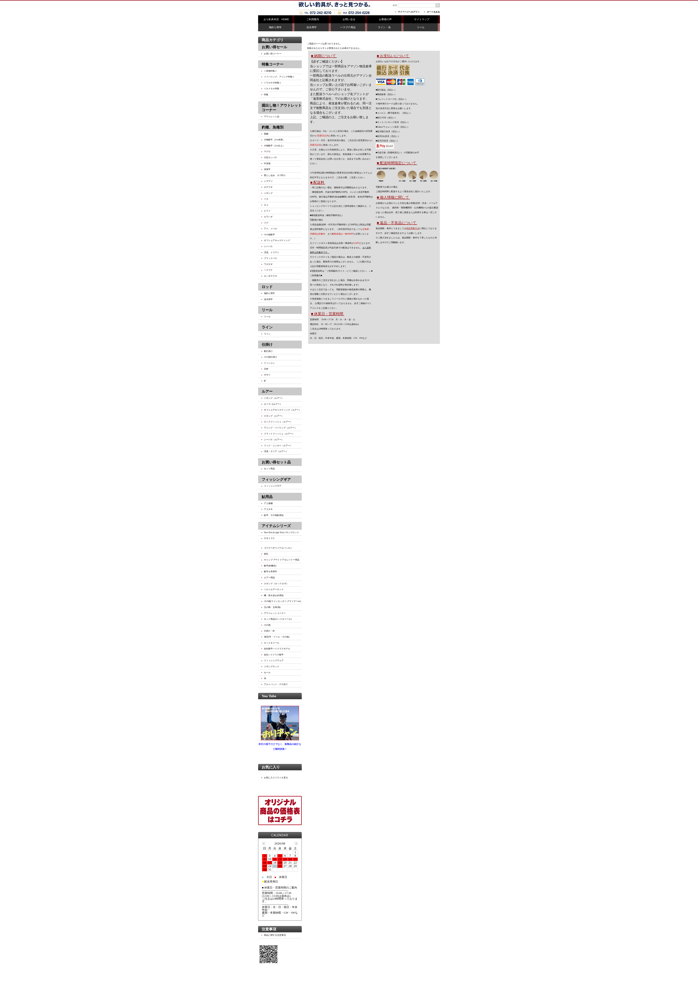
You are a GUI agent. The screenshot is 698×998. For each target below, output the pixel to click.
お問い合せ (349, 19)
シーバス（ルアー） (274, 439)
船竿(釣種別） (271, 565)
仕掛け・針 (269, 631)
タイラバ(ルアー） (273, 404)
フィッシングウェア (274, 660)
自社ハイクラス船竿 (274, 654)
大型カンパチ (270, 157)
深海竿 (267, 169)
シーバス (268, 246)
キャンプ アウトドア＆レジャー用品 (281, 559)
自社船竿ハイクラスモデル (277, 648)
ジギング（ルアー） (274, 398)
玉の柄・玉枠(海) (272, 607)
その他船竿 (269, 234)
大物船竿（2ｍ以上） (274, 145)
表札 (266, 554)
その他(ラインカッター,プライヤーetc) (282, 601)
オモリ (267, 375)
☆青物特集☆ (270, 71)
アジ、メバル (270, 228)
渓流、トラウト (271, 252)
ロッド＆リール (271, 643)
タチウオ (268, 187)
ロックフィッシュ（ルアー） (278, 421)
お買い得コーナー (272, 53)
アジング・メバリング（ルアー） (280, 427)
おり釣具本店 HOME (276, 19)
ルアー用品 (269, 577)
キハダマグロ (270, 276)
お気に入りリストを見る (276, 777)
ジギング (268, 193)
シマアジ (268, 181)
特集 (266, 94)
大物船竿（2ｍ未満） (274, 139)
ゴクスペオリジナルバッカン (278, 548)
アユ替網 (268, 503)
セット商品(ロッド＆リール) (278, 619)
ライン (267, 334)
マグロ (267, 151)
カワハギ (268, 216)
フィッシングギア (272, 486)
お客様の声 (385, 19)
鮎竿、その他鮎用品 (274, 515)
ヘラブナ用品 (348, 27)
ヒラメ (267, 210)
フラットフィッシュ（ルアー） (279, 433)
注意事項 (269, 929)
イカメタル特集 (271, 88)
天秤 (266, 369)
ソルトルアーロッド (274, 589)
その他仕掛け (270, 357)
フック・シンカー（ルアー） (278, 445)
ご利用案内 (312, 19)
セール (267, 672)
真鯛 (266, 134)
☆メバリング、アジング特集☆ (279, 76)
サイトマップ (421, 19)
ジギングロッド (271, 666)
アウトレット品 (271, 116)
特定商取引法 (412, 228)
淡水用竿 (311, 27)
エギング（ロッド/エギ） (276, 583)
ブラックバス (270, 258)
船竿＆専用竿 (270, 571)
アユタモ (268, 509)
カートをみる (433, 12)
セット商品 (269, 468)
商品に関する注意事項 (275, 935)
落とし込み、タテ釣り (275, 175)
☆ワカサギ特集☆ (272, 82)
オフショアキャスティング (277, 240)
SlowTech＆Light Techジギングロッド (281, 532)
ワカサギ (268, 264)
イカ (266, 199)
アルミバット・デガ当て (276, 684)
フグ (266, 222)
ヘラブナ (268, 270)
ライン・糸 (384, 27)
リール (420, 27)
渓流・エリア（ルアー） (276, 451)
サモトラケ (269, 538)
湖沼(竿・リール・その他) (276, 637)
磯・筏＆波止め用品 (274, 595)
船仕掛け (268, 351)
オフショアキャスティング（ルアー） (282, 410)
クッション (269, 363)
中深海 (267, 163)
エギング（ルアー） (274, 416)
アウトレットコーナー (275, 613)
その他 (267, 625)
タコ (266, 205)
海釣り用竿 (275, 27)
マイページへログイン (409, 12)
